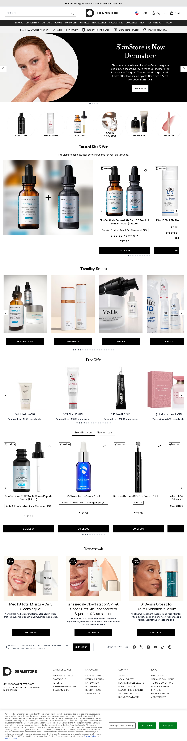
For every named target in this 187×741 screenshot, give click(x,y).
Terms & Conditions (162, 682)
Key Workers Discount (130, 689)
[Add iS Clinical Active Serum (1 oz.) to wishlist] (104, 445)
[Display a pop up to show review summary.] (136, 236)
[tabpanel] (93, 488)
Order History (93, 693)
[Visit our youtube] (155, 647)
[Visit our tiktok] (162, 647)
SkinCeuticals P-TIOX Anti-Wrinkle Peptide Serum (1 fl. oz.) (28, 497)
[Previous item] (5, 488)
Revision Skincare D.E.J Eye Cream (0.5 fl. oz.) (138, 496)
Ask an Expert (126, 679)
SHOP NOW (140, 88)
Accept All (168, 725)
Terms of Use (11, 738)
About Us (123, 675)
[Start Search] (72, 13)
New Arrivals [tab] (104, 432)
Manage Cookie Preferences (18, 684)
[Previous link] (5, 312)
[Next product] (176, 211)
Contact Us (59, 679)
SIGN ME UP (81, 647)
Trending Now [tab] (83, 432)
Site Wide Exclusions (162, 679)
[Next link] (181, 312)
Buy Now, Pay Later (128, 697)
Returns (57, 682)
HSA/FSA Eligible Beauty (131, 682)
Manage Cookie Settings (122, 725)
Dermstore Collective (131, 686)
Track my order (61, 689)
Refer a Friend (93, 689)
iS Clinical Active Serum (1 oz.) (83, 496)
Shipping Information (64, 686)
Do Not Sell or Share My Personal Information (21, 688)
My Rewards (92, 682)
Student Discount (129, 693)
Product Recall (160, 693)
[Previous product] (101, 211)
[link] (158, 13)
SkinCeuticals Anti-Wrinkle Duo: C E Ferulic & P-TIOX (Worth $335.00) (124, 222)
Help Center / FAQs (63, 675)
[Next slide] (183, 69)
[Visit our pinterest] (169, 647)
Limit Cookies (147, 725)
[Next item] (181, 488)
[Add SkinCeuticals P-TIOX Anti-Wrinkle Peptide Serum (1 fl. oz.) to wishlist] (49, 445)
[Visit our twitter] (141, 647)
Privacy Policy (159, 675)
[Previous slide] (3, 69)
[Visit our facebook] (134, 647)
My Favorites (92, 686)
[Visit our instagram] (148, 647)
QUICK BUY (124, 250)
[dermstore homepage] (103, 13)
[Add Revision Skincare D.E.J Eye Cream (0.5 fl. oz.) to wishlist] (159, 445)
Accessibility (158, 697)
